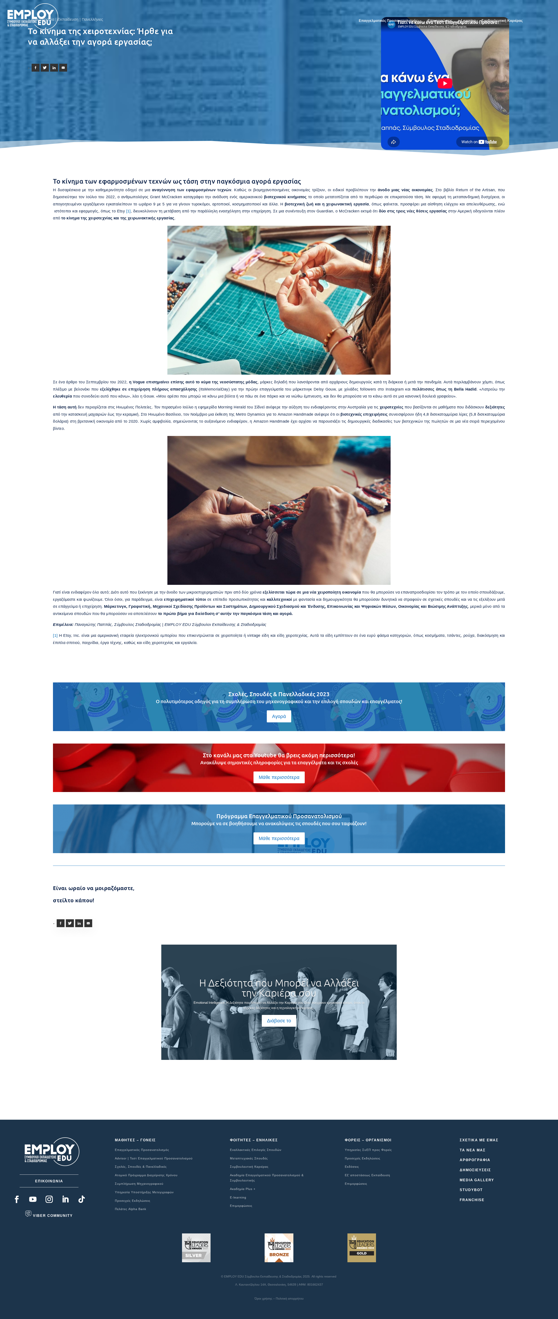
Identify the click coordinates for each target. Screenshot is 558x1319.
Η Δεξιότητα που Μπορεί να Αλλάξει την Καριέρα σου (279, 988)
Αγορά (279, 716)
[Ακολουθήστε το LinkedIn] (65, 1199)
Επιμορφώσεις (440, 20)
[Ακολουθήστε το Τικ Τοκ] (81, 1199)
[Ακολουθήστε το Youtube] (33, 1199)
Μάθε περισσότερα (279, 777)
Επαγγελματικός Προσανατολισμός (388, 20)
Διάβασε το (279, 1020)
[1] (128, 211)
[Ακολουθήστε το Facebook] (16, 1199)
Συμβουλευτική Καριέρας (502, 20)
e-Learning (467, 20)
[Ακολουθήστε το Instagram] (49, 1199)
